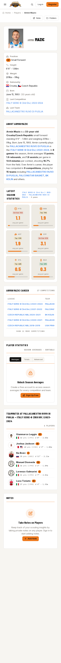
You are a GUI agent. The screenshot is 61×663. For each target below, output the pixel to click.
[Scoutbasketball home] (15, 4)
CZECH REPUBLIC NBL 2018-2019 (24, 325)
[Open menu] (5, 4)
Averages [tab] (15, 359)
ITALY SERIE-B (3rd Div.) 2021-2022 (25, 309)
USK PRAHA (50, 325)
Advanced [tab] (38, 359)
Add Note (32, 538)
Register (52, 4)
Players (17, 13)
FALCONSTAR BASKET (31, 175)
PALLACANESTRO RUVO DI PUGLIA (24, 111)
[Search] (32, 4)
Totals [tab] (26, 359)
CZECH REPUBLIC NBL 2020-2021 (24, 314)
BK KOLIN (49, 314)
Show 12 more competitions (30, 331)
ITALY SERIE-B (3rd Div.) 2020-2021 (25, 320)
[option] (30, 435)
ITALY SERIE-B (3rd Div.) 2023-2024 (24, 103)
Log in (40, 4)
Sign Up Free (32, 395)
